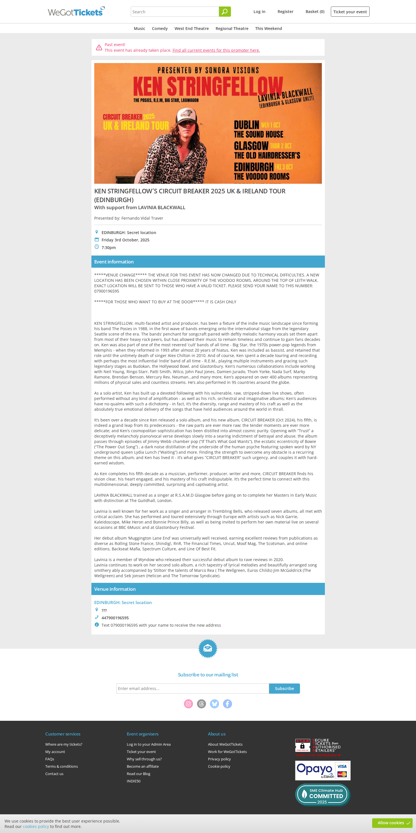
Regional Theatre (232, 28)
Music (139, 28)
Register (285, 11)
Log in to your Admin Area (149, 744)
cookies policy (36, 826)
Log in (259, 11)
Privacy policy (219, 758)
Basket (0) (315, 11)
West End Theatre (192, 28)
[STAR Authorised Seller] (317, 756)
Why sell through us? (144, 758)
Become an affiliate (143, 766)
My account (55, 751)
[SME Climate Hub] (323, 805)
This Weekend (268, 28)
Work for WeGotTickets (227, 751)
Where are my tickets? (63, 744)
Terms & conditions (61, 766)
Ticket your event (350, 11)
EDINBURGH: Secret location (123, 602)
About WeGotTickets (225, 744)
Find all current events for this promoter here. (216, 50)
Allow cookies (391, 822)
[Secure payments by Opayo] (323, 779)
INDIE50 (133, 781)
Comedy (160, 28)
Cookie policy (219, 766)
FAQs (49, 758)
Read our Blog (138, 773)
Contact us (54, 773)
